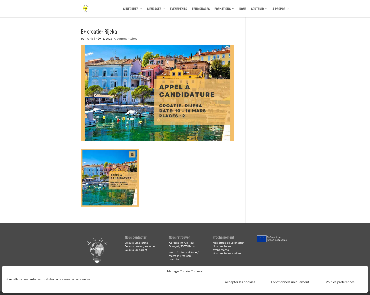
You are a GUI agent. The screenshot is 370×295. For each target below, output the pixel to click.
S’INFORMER (130, 9)
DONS (242, 9)
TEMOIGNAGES (201, 9)
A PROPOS (278, 9)
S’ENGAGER (154, 9)
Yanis (89, 38)
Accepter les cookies (240, 282)
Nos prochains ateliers (227, 253)
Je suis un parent (136, 249)
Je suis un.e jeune (136, 242)
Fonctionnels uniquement (290, 282)
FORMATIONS (222, 9)
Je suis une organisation (140, 246)
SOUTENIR (257, 9)
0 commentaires (125, 38)
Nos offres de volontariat (228, 242)
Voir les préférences (340, 282)
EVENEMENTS (178, 9)
